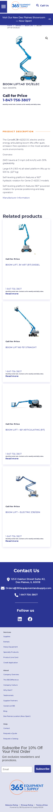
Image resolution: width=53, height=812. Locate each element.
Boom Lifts (29, 26)
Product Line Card (10, 657)
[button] (46, 38)
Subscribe (42, 768)
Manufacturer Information (16, 198)
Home (9, 26)
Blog (5, 711)
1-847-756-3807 (17, 100)
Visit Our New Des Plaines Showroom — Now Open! (23, 19)
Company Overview (11, 675)
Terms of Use (42, 805)
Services (7, 632)
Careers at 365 (9, 706)
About (6, 670)
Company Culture (10, 685)
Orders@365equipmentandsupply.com (28, 588)
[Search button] (37, 5)
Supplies (6, 636)
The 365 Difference (11, 680)
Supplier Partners (10, 701)
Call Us (44, 5)
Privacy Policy (27, 805)
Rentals (18, 26)
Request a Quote (10, 733)
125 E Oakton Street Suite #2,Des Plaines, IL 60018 (28, 581)
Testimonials (8, 695)
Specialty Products (11, 652)
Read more (12, 293)
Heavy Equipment (10, 647)
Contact (6, 728)
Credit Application (10, 663)
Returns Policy (11, 805)
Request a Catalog (10, 739)
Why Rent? (7, 690)
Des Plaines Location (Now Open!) (17, 716)
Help (5, 724)
